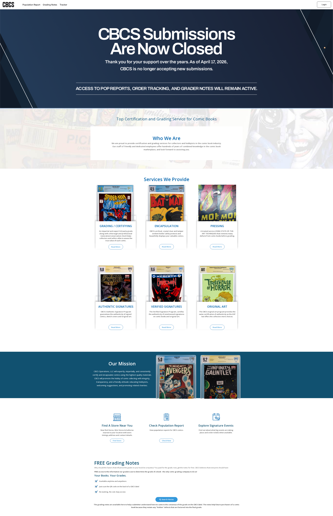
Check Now (166, 440)
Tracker (63, 4)
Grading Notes (50, 4)
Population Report (31, 4)
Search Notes (167, 499)
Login (324, 4)
